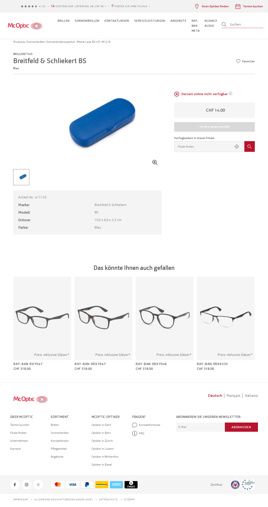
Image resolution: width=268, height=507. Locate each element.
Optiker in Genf (101, 425)
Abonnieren (241, 427)
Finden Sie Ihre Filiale (131, 6)
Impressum (20, 499)
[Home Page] (25, 25)
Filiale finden (18, 433)
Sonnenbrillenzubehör (61, 42)
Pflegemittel (59, 449)
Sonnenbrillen (36, 42)
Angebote (57, 456)
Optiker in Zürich (102, 441)
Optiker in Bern (101, 433)
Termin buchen (19, 425)
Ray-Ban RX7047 (28, 364)
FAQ (141, 433)
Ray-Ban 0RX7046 (151, 364)
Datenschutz (108, 499)
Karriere (15, 449)
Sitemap (129, 499)
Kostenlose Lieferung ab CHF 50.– (81, 6)
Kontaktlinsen (60, 441)
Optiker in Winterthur (105, 456)
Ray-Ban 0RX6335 (212, 364)
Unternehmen (19, 441)
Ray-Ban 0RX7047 (90, 364)
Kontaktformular (149, 425)
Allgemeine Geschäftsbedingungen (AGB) (63, 499)
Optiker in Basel (101, 464)
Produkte (19, 42)
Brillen (55, 425)
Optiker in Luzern (102, 449)
